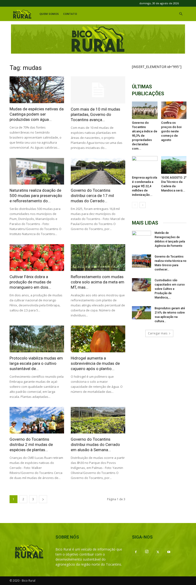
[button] (180, 14)
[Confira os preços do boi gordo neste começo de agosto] (174, 110)
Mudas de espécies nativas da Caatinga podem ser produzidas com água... (37, 114)
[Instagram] (147, 552)
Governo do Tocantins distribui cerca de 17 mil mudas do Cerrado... (92, 195)
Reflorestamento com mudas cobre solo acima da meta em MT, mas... (97, 282)
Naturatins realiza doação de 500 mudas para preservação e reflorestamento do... (36, 195)
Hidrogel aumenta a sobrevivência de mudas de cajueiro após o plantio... (95, 363)
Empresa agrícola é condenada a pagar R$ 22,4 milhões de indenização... (144, 186)
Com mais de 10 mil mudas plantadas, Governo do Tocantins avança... (95, 114)
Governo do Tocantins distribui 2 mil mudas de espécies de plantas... (31, 444)
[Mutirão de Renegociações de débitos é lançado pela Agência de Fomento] (141, 237)
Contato (70, 14)
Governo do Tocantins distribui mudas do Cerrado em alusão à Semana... (95, 444)
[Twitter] (158, 552)
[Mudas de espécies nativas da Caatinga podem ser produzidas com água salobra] (37, 89)
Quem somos (49, 14)
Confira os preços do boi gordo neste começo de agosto (171, 131)
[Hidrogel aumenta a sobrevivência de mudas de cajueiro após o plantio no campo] (98, 339)
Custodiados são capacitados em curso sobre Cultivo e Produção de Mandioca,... (170, 289)
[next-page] (43, 499)
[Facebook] (136, 552)
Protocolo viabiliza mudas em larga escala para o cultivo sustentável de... (36, 363)
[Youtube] (169, 552)
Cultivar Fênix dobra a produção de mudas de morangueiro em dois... (30, 282)
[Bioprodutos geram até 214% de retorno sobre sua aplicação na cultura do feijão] (141, 312)
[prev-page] (135, 205)
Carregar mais (157, 333)
